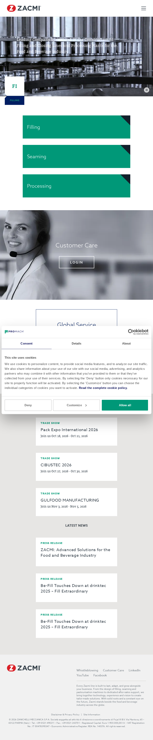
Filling (33, 127)
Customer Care (113, 670)
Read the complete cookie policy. (103, 387)
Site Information (91, 714)
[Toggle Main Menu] (143, 8)
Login (76, 262)
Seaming (36, 156)
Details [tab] (76, 343)
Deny (28, 405)
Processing (39, 186)
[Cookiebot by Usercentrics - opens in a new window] (131, 332)
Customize (74, 405)
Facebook (100, 675)
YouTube (82, 675)
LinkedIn (134, 670)
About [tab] (126, 343)
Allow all (125, 405)
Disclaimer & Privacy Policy (65, 714)
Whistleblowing (87, 670)
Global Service (76, 325)
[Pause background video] (146, 90)
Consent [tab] (26, 343)
